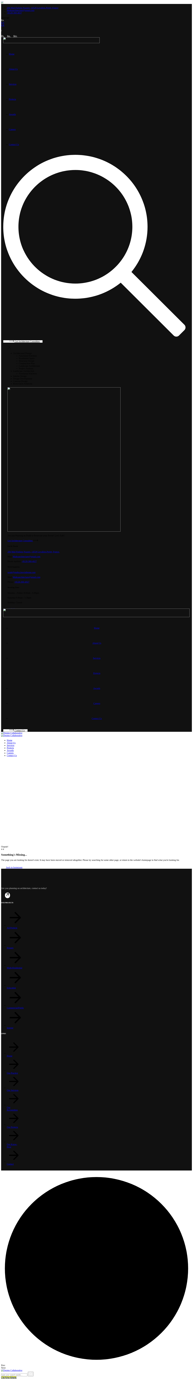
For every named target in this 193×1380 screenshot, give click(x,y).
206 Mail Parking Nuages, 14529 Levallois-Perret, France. (33, 552)
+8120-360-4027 (29, 561)
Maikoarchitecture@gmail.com (26, 556)
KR (2, 25)
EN (2, 23)
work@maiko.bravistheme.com (21, 572)
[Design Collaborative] (11, 733)
